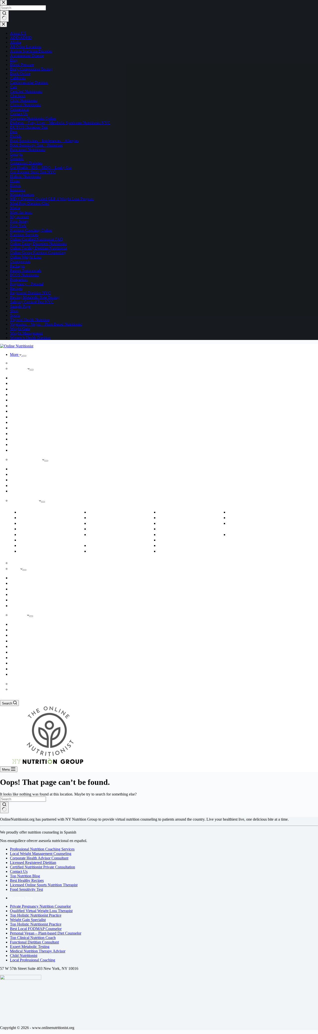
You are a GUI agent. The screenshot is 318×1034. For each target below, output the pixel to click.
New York (20, 669)
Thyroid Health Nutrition (249, 518)
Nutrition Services (26, 501)
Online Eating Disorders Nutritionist (117, 518)
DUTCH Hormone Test (108, 512)
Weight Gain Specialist (28, 920)
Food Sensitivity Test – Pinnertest (115, 529)
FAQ (16, 406)
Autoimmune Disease (37, 523)
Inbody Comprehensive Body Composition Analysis (49, 578)
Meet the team (23, 383)
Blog (16, 450)
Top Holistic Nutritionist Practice (35, 915)
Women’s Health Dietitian (249, 535)
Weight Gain (22, 480)
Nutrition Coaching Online (32, 434)
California (20, 630)
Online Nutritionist (26, 363)
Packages (19, 563)
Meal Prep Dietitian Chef (179, 529)
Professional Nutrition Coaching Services (42, 849)
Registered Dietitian (27, 422)
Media (17, 389)
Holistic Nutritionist (27, 411)
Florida (18, 641)
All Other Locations (27, 674)
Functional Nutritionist (29, 439)
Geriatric (98, 546)
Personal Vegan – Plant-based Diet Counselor (45, 933)
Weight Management (27, 460)
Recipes (18, 445)
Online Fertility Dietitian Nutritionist (118, 523)
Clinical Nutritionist (27, 428)
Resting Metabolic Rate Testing (35, 491)
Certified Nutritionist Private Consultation (42, 867)
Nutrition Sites (21, 898)
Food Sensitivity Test (26, 889)
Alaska (18, 624)
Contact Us (19, 871)
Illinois (18, 652)
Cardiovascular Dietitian (39, 535)
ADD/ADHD (31, 512)
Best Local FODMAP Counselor (36, 929)
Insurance (20, 395)
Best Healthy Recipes (27, 880)
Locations (20, 615)
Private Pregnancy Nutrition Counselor (40, 906)
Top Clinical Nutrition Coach (33, 938)
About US (20, 369)
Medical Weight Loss (28, 469)
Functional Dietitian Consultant (34, 942)
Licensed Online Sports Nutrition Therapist (44, 885)
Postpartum (169, 551)
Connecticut (21, 635)
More (14, 354)
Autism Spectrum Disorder (41, 518)
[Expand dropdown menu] (24, 356)
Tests (16, 569)
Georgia (19, 647)
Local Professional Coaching (32, 960)
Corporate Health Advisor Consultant (39, 858)
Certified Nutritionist (28, 417)
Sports (235, 512)
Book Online (22, 378)
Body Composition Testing (32, 486)
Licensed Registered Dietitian (33, 862)
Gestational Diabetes (106, 551)
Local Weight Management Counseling (40, 853)
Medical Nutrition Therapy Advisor (37, 951)
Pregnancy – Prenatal (176, 546)
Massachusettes (23, 658)
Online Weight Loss (27, 474)
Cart (16, 689)
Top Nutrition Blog (25, 876)
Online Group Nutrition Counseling (186, 523)
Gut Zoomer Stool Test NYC (33, 595)
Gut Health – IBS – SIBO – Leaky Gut (188, 512)
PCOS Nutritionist (174, 540)
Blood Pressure (32, 529)
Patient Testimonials (27, 400)
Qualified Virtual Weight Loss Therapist (41, 911)
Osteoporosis (170, 535)
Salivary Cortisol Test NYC (32, 606)
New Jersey (21, 663)
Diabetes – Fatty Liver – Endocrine (47, 551)
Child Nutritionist (34, 540)
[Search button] (4, 807)
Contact (18, 684)
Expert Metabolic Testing (29, 946)
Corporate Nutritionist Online (43, 546)
